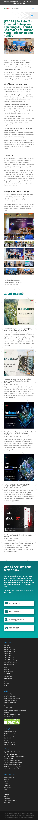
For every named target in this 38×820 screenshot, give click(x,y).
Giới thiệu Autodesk (9, 734)
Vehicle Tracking (8, 716)
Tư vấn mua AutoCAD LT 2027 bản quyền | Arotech (18, 535)
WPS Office (7, 802)
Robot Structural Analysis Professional (15, 710)
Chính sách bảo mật (9, 742)
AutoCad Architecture (10, 649)
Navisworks (7, 706)
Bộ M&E (6, 686)
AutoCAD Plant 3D (9, 658)
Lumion (6, 783)
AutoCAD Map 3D (9, 653)
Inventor (6, 669)
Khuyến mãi (7, 738)
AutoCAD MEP (8, 655)
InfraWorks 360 (8, 708)
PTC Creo (6, 792)
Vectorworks (7, 787)
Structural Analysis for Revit (12, 714)
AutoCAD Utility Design (10, 662)
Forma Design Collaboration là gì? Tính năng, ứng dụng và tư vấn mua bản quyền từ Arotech (19, 433)
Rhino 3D (6, 781)
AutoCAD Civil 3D (9, 664)
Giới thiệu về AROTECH (10, 731)
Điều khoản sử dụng (9, 744)
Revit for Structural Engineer (12, 698)
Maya (5, 667)
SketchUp (7, 779)
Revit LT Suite (8, 694)
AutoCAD (6, 645)
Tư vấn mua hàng (9, 736)
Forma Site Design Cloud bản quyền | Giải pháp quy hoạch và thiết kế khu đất (18, 329)
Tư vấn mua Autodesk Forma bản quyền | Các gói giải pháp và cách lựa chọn (17, 485)
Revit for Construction (10, 702)
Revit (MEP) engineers (10, 700)
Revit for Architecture (10, 696)
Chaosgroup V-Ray (9, 777)
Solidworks (7, 790)
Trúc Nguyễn (9, 332)
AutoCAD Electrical (9, 651)
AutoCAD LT (7, 647)
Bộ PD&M (6, 683)
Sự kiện (6, 740)
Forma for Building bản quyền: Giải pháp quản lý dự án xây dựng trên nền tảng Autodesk (17, 381)
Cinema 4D (7, 785)
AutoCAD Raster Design (10, 660)
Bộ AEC (6, 681)
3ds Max (6, 712)
